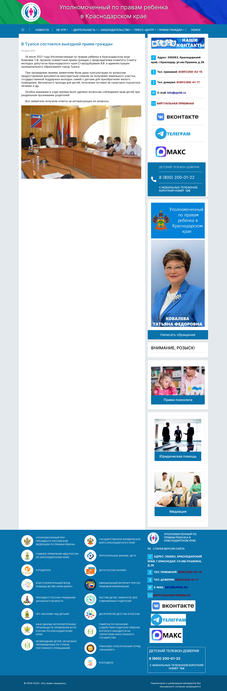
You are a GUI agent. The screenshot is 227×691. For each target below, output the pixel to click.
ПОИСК (196, 29)
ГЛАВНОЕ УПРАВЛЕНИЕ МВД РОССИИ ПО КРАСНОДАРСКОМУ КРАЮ (57, 555)
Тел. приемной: (179, 71)
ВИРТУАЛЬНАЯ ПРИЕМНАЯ (175, 103)
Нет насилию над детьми (52, 614)
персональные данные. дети (117, 555)
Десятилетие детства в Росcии (119, 614)
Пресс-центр (144, 29)
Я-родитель (43, 570)
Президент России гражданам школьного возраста (55, 599)
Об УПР (61, 29)
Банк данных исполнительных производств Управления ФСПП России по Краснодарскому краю (56, 629)
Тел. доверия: (178, 82)
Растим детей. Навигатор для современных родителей (118, 599)
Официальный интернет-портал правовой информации (119, 585)
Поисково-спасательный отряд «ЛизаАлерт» (120, 648)
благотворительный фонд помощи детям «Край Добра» (54, 585)
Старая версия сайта (168, 548)
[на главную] (25, 29)
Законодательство (115, 29)
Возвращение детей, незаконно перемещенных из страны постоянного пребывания (56, 644)
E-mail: (171, 92)
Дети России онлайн (112, 570)
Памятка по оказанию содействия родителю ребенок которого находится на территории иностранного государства (119, 631)
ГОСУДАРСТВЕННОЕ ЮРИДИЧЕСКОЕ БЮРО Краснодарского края (120, 541)
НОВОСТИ (42, 29)
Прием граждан (170, 29)
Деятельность (84, 29)
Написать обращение (177, 335)
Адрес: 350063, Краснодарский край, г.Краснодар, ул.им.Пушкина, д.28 (175, 561)
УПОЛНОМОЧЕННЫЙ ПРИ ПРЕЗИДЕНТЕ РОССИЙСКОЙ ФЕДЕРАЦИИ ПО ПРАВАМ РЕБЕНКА (55, 541)
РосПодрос (106, 662)
